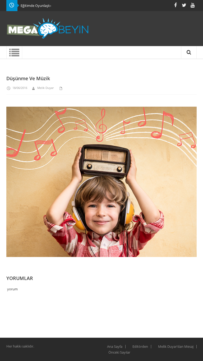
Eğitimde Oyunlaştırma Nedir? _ (45, 5)
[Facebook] (175, 5)
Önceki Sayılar (119, 352)
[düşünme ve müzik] (101, 184)
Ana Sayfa (114, 346)
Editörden (140, 346)
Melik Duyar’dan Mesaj (175, 346)
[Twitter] (184, 5)
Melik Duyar (45, 88)
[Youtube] (192, 5)
